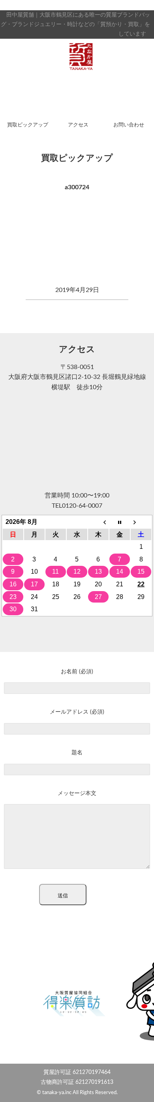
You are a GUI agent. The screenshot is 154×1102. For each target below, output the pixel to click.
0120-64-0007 (82, 506)
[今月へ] (119, 522)
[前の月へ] (98, 522)
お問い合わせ (128, 125)
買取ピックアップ (27, 125)
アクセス (78, 125)
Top (145, 1091)
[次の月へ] (141, 522)
